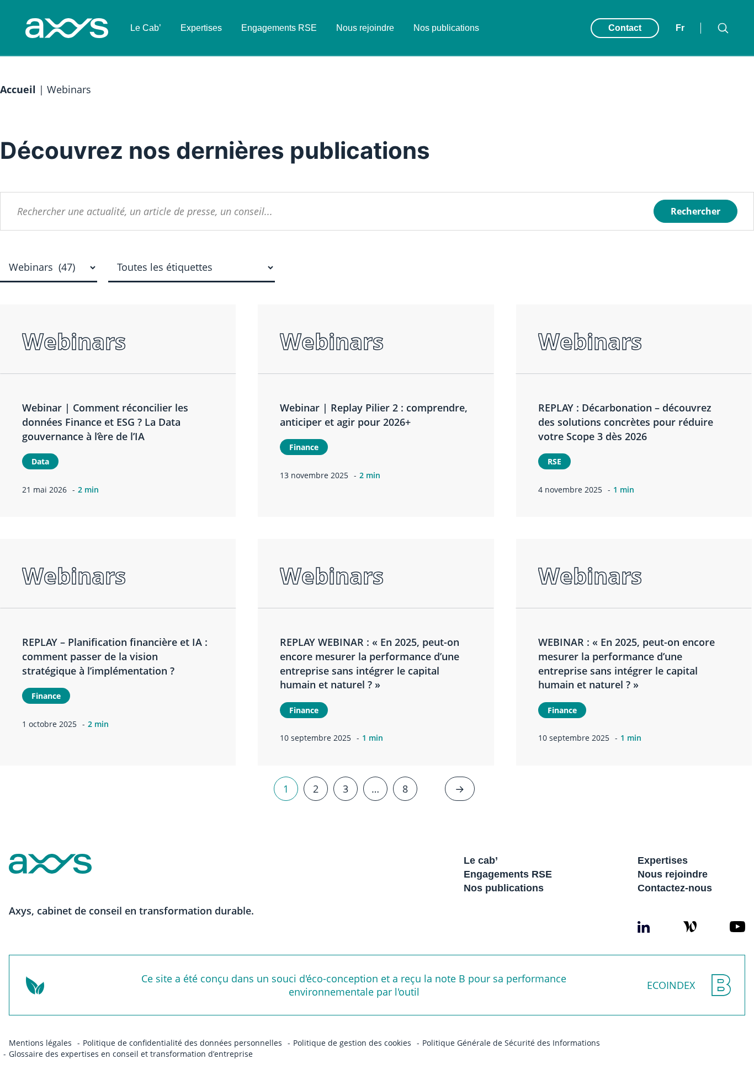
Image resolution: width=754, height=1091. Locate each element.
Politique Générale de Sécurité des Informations (511, 1042)
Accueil (18, 89)
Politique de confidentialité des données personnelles (182, 1042)
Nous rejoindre (365, 28)
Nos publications (446, 28)
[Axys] (66, 28)
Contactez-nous (675, 888)
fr (680, 28)
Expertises (201, 28)
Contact (624, 28)
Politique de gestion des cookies (352, 1042)
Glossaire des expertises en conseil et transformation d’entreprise (131, 1054)
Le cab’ (481, 860)
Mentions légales (40, 1042)
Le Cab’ (145, 28)
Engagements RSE (279, 28)
